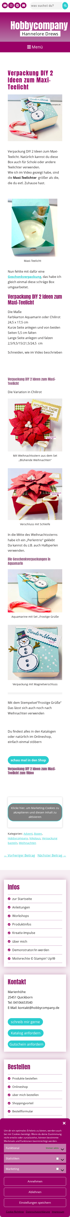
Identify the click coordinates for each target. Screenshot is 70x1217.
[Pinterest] (17, 5)
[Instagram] (11, 5)
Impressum (58, 1211)
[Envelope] (23, 5)
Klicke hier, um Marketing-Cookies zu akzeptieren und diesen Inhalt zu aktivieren (35, 812)
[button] (64, 1123)
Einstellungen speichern (35, 1202)
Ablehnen (35, 1192)
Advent (28, 833)
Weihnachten (27, 843)
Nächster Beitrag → (52, 855)
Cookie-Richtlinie (15, 1211)
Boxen (38, 833)
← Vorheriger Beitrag (19, 855)
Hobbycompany (39, 25)
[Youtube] (5, 5)
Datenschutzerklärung (38, 1211)
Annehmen (35, 1181)
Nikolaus (35, 838)
